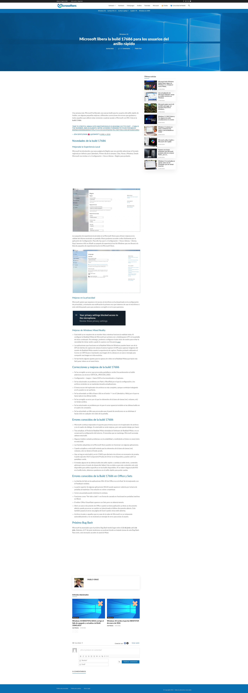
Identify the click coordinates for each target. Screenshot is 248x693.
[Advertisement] (106, 96)
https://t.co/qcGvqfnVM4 (100, 130)
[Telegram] (121, 78)
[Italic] (83, 656)
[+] (107, 656)
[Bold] (80, 656)
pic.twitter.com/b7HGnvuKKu (126, 130)
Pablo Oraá (138, 48)
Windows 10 (123, 34)
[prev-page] (73, 631)
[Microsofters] (71, 5)
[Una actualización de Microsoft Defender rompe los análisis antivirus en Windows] (150, 96)
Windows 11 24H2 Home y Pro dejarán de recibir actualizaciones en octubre (166, 118)
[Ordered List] (91, 656)
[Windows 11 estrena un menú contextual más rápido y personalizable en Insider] (150, 130)
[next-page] (76, 631)
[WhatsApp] (113, 78)
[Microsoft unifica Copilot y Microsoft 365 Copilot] (150, 142)
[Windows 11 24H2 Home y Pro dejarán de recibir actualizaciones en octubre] (150, 119)
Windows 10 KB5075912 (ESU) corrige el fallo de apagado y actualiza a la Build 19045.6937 (88, 623)
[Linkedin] (117, 78)
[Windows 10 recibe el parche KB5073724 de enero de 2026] (123, 608)
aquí (118, 342)
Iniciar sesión (135, 643)
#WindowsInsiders (80, 130)
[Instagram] (186, 1)
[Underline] (86, 656)
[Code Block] (99, 656)
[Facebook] (184, 1)
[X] (188, 1)
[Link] (102, 656)
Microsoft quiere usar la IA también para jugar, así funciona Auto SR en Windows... (166, 107)
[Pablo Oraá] (79, 582)
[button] (189, 5)
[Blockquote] (97, 656)
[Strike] (88, 656)
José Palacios (75, 627)
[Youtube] (190, 1)
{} (104, 656)
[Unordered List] (94, 656)
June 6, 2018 (105, 134)
